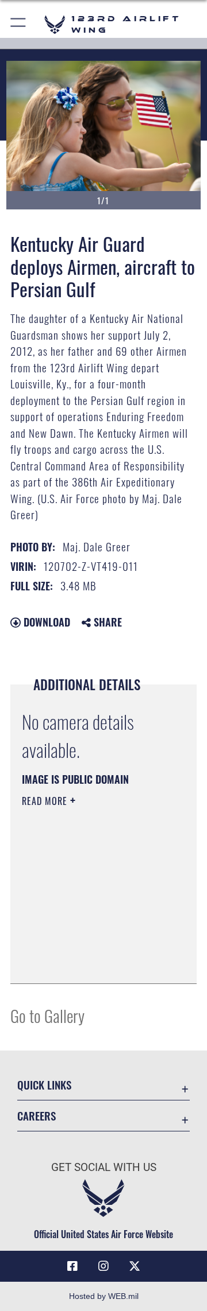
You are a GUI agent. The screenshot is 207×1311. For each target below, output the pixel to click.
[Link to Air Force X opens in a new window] (134, 1266)
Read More (46, 801)
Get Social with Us (103, 1167)
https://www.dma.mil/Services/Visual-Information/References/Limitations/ (92, 962)
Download (45, 621)
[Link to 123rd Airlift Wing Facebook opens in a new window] (72, 1266)
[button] (18, 24)
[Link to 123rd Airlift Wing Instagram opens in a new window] (103, 1266)
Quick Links (44, 1084)
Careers (36, 1115)
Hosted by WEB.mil (104, 1296)
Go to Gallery (47, 1015)
